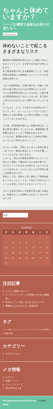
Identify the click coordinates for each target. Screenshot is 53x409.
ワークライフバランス (34, 329)
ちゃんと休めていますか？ (26, 13)
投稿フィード (11, 380)
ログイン (9, 377)
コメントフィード (14, 384)
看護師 (7, 333)
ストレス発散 (7, 329)
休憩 (43, 329)
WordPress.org (13, 388)
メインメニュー (10, 34)
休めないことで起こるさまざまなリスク (25, 302)
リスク (14, 329)
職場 (11, 333)
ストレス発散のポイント (17, 291)
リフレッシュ (21, 329)
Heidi (5, 404)
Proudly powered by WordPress (19, 400)
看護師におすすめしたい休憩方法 (21, 305)
